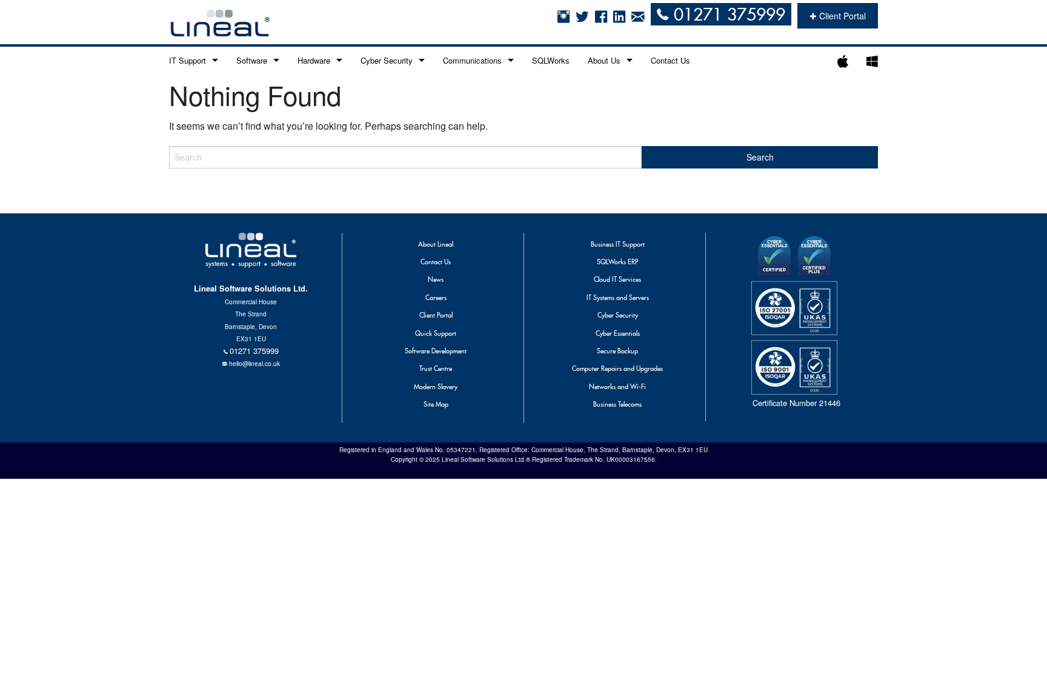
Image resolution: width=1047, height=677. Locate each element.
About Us (604, 60)
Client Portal (436, 315)
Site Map (436, 404)
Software (251, 60)
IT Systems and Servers (618, 297)
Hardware (313, 60)
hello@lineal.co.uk (254, 363)
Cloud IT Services (617, 279)
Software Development (436, 351)
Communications (472, 60)
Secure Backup (617, 351)
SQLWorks (551, 60)
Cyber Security (387, 60)
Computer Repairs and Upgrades (617, 368)
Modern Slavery (435, 386)
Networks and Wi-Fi (617, 386)
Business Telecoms (617, 404)
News (436, 279)
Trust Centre (435, 368)
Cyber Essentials (618, 333)
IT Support (187, 60)
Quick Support (435, 333)
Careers (436, 297)
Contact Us (670, 60)
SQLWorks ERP (617, 262)
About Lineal (435, 244)
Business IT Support (618, 244)
